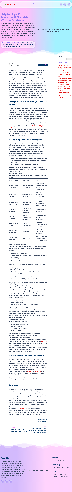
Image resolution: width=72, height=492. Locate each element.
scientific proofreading (27, 27)
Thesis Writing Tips (13, 42)
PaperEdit (44, 341)
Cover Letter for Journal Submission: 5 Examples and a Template (65, 80)
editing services (7, 29)
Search (60, 56)
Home (3, 42)
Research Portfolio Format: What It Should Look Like (64, 67)
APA (27, 29)
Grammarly (37, 371)
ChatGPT (30, 371)
